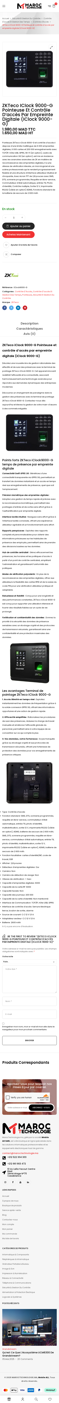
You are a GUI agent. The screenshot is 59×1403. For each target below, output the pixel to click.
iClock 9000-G (27, 356)
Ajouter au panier (20, 226)
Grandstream (9, 1349)
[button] (53, 5)
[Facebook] (4, 308)
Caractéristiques (29, 328)
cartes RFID (34, 582)
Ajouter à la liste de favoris (24, 244)
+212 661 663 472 (16, 1163)
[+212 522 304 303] (4, 1158)
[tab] (29, 323)
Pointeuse (7, 142)
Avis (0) (29, 334)
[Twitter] (11, 308)
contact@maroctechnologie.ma (20, 1153)
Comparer (16, 254)
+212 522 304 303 (16, 1157)
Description (29, 323)
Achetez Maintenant (18, 234)
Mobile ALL (43, 1377)
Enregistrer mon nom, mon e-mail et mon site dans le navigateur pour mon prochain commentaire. (28, 1028)
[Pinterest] (25, 308)
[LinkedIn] (18, 308)
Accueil (5, 18)
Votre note (7, 956)
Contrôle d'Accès (41, 22)
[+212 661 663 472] (4, 1164)
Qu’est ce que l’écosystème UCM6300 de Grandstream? (28, 1354)
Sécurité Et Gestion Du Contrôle (26, 18)
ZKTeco (15, 302)
